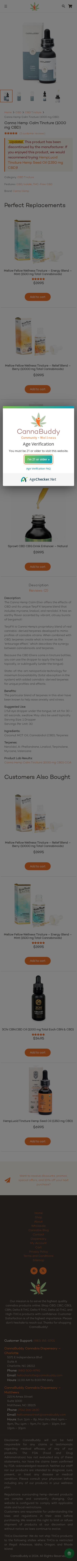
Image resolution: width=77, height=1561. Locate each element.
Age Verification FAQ (38, 468)
